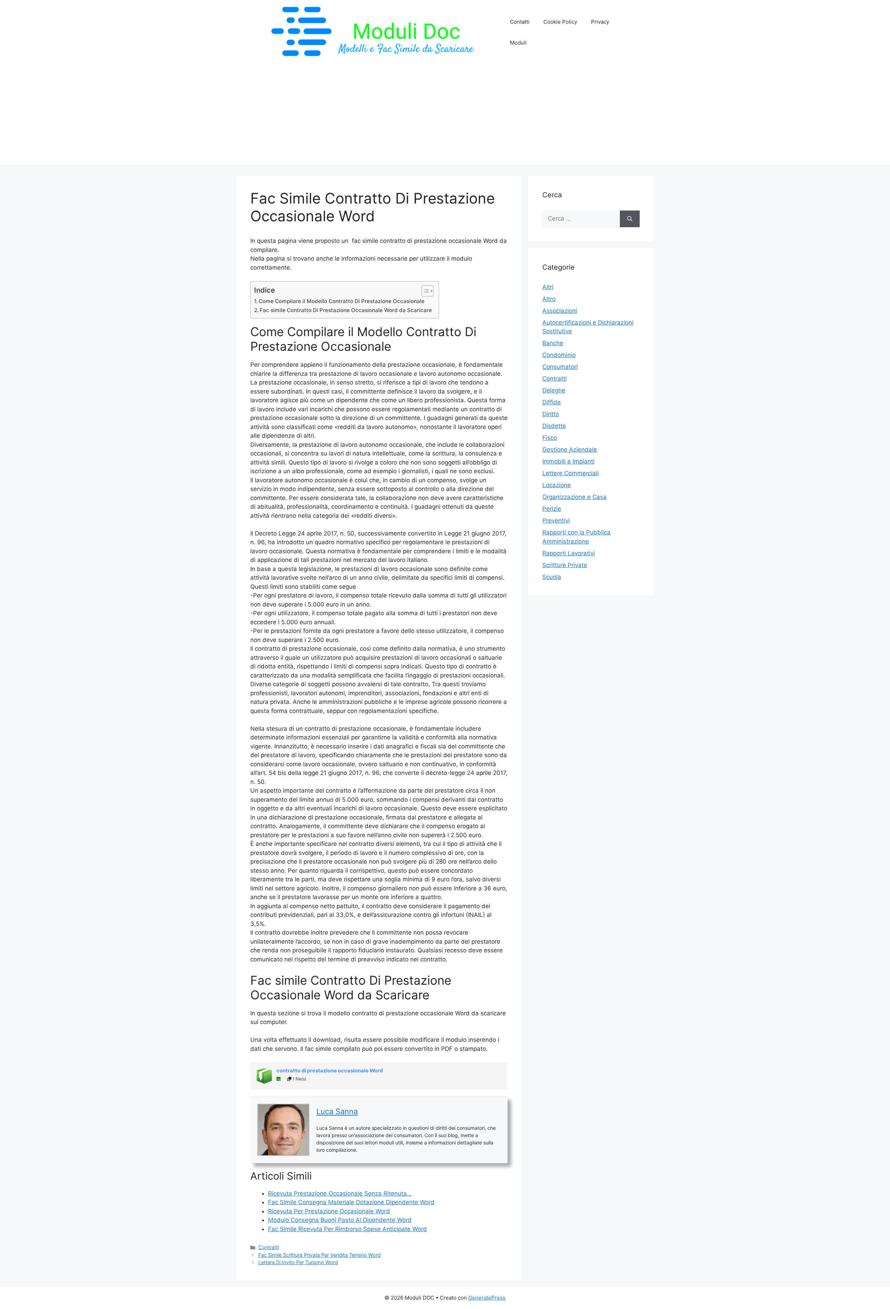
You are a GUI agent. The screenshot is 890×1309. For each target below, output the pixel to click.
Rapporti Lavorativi (568, 553)
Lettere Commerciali (570, 473)
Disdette (554, 425)
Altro (549, 298)
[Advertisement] (445, 116)
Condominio (559, 354)
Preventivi (556, 520)
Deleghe (553, 390)
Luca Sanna (337, 1111)
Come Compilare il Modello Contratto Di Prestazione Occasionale (341, 301)
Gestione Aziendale (569, 449)
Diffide (551, 402)
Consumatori (560, 366)
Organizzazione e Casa (574, 496)
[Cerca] (630, 219)
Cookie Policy (560, 21)
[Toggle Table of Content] (424, 291)
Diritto (550, 414)
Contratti (268, 1247)
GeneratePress (486, 1297)
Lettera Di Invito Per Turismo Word (298, 1262)
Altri (547, 287)
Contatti (519, 21)
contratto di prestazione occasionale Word (329, 1071)
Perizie (551, 508)
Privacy (600, 21)
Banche (552, 343)
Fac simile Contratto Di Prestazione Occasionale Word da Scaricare (346, 310)
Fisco (549, 437)
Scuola (551, 576)
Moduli (518, 42)
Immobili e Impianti (568, 461)
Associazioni (559, 310)
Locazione (556, 485)
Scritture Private (564, 565)
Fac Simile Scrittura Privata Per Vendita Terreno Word (319, 1255)
